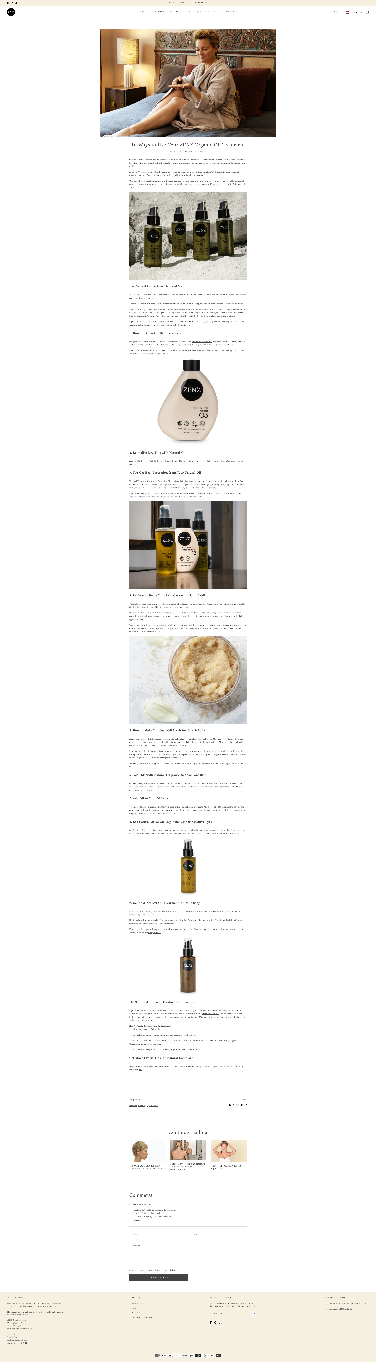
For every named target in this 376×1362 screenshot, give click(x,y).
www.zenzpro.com (362, 1303)
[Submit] (254, 1313)
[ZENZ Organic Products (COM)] (11, 12)
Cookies (135, 1308)
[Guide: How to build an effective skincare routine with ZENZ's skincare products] (188, 1150)
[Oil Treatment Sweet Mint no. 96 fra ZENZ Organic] (188, 966)
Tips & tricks (152, 1106)
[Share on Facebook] (229, 1105)
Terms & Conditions (140, 1313)
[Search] (356, 12)
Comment (136, 1245)
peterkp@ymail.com (19, 1340)
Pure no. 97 (214, 625)
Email (194, 1234)
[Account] (361, 12)
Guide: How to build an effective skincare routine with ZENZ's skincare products (187, 1167)
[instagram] (12, 2)
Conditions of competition (142, 1317)
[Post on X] (233, 1105)
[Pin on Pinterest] (237, 1105)
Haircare (133, 1106)
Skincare (141, 1106)
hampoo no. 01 (154, 933)
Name (134, 1234)
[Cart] (367, 12)
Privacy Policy (137, 1303)
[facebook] (8, 2)
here (351, 1309)
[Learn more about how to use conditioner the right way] (229, 1151)
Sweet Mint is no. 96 (212, 309)
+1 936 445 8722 (20, 1343)
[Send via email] (241, 1105)
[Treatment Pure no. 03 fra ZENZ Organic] (188, 402)
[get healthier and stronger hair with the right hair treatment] (147, 1151)
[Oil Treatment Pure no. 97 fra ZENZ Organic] (188, 867)
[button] (245, 1105)
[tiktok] (16, 2)
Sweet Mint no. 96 (210, 1014)
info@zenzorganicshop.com (22, 1328)
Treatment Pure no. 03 (202, 342)
